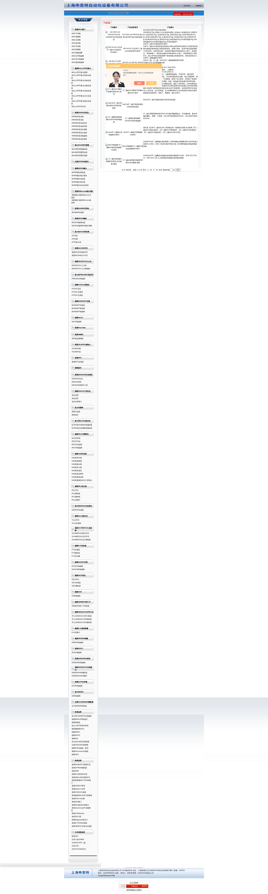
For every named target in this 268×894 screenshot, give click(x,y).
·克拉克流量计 (76, 402)
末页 (160, 170)
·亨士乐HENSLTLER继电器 (81, 619)
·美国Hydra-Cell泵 (78, 789)
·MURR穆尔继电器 (78, 172)
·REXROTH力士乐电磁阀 (80, 269)
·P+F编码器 (75, 553)
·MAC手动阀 (76, 46)
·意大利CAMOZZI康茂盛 (80, 742)
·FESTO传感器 (76, 445)
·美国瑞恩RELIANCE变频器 (81, 795)
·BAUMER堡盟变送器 (79, 152)
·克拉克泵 (74, 398)
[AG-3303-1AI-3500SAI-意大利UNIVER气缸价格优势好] (114, 40)
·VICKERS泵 (76, 352)
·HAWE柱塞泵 (76, 471)
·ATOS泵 (74, 236)
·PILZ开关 (75, 490)
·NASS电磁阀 (76, 322)
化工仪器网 (134, 883)
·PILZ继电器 (75, 493)
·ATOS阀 (74, 239)
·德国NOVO (75, 735)
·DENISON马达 (77, 379)
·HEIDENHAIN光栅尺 (79, 676)
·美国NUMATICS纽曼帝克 (80, 765)
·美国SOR (75, 771)
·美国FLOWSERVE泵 (79, 774)
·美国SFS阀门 (76, 802)
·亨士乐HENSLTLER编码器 (81, 622)
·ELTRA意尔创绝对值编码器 (81, 425)
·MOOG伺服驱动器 (78, 222)
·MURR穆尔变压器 (78, 182)
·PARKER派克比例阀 (79, 129)
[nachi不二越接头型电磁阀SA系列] (114, 135)
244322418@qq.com (146, 873)
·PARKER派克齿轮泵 (79, 123)
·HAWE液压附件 (77, 474)
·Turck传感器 (76, 523)
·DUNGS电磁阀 (77, 566)
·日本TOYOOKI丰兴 (78, 849)
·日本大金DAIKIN (77, 839)
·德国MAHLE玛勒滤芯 (79, 719)
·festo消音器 (75, 438)
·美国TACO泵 (76, 817)
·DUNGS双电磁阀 (78, 569)
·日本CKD (75, 846)
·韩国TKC (74, 836)
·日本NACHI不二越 (78, 843)
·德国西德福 (75, 722)
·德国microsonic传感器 (79, 751)
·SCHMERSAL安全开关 (80, 536)
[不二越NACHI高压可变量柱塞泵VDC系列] (114, 94)
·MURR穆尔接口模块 (79, 176)
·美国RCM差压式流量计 (80, 805)
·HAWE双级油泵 (77, 477)
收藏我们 (199, 6)
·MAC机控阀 (76, 43)
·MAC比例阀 (76, 40)
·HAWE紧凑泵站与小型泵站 (81, 480)
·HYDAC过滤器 (77, 295)
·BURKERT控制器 (78, 305)
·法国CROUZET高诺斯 (79, 745)
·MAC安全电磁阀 (77, 59)
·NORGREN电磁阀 (78, 663)
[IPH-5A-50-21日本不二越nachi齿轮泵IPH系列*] (114, 52)
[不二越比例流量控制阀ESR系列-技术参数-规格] (114, 164)
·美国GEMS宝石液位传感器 (81, 826)
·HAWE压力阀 (76, 467)
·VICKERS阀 (76, 349)
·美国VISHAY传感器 (78, 792)
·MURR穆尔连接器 (78, 179)
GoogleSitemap (104, 876)
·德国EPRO (75, 732)
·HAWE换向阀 (76, 464)
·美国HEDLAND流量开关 (80, 777)
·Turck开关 (75, 520)
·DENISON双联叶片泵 (79, 385)
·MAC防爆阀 (76, 49)
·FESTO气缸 (76, 441)
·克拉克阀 (74, 395)
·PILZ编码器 (75, 497)
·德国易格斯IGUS (77, 729)
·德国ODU (75, 754)
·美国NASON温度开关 (79, 252)
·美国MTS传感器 (77, 362)
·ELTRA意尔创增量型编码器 (81, 428)
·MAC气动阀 (76, 33)
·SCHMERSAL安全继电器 (81, 540)
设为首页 (187, 6)
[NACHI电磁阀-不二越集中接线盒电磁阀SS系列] (114, 150)
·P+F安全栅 (75, 556)
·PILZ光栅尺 (75, 500)
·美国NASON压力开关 (79, 255)
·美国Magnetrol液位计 (79, 820)
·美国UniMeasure (77, 813)
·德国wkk (74, 738)
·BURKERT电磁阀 (78, 312)
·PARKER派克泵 (77, 120)
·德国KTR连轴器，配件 (79, 748)
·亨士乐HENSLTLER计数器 (81, 616)
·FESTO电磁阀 (76, 448)
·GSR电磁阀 (75, 596)
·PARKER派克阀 (77, 117)
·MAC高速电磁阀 (77, 62)
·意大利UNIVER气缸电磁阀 (81, 716)
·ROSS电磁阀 (76, 653)
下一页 (155, 170)
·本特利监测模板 (77, 339)
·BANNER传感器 (77, 212)
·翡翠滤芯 (74, 415)
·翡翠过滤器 (75, 412)
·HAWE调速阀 (76, 461)
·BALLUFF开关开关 (78, 107)
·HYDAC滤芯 (76, 289)
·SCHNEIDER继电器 (79, 706)
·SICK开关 (75, 579)
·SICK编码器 (76, 586)
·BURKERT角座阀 (78, 308)
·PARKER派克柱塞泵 (79, 139)
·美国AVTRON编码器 (79, 768)
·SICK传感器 (76, 583)
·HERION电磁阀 (77, 642)
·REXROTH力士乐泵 (79, 265)
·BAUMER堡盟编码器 (79, 149)
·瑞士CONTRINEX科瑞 (79, 726)
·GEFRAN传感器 (77, 510)
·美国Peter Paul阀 (78, 799)
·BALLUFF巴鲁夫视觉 (79, 72)
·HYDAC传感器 (77, 292)
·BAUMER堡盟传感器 (79, 156)
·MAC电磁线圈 (76, 53)
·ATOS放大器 (76, 242)
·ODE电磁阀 (75, 696)
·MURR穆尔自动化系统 (80, 185)
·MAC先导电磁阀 (77, 56)
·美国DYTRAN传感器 (79, 823)
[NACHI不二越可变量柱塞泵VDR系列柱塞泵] (114, 108)
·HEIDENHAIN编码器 (79, 673)
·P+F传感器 (75, 550)
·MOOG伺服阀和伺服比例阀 (81, 226)
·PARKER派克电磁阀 (79, 136)
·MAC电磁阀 (76, 37)
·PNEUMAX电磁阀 (78, 279)
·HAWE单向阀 (76, 458)
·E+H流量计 (75, 632)
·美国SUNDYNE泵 (78, 786)
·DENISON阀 (76, 382)
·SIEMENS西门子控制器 (80, 606)
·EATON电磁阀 (76, 686)
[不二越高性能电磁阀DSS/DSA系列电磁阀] (114, 122)
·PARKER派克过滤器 (79, 133)
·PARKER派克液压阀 (79, 126)
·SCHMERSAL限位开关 (80, 533)
